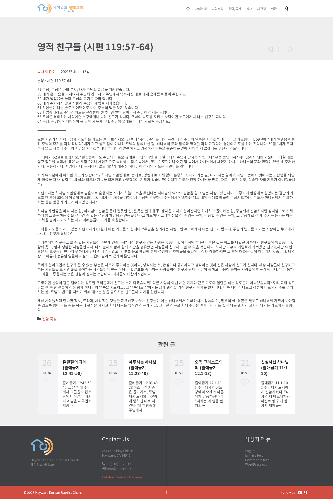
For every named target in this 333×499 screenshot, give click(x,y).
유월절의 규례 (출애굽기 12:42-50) (75, 367)
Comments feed (257, 459)
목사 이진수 (46, 71)
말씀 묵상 (49, 318)
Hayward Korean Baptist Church (59, 492)
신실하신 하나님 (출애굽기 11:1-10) (275, 367)
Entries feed (254, 455)
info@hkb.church (120, 468)
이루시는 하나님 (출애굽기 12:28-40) (143, 367)
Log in (250, 450)
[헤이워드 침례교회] (60, 8)
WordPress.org (256, 464)
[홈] (188, 9)
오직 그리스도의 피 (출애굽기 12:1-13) (209, 367)
